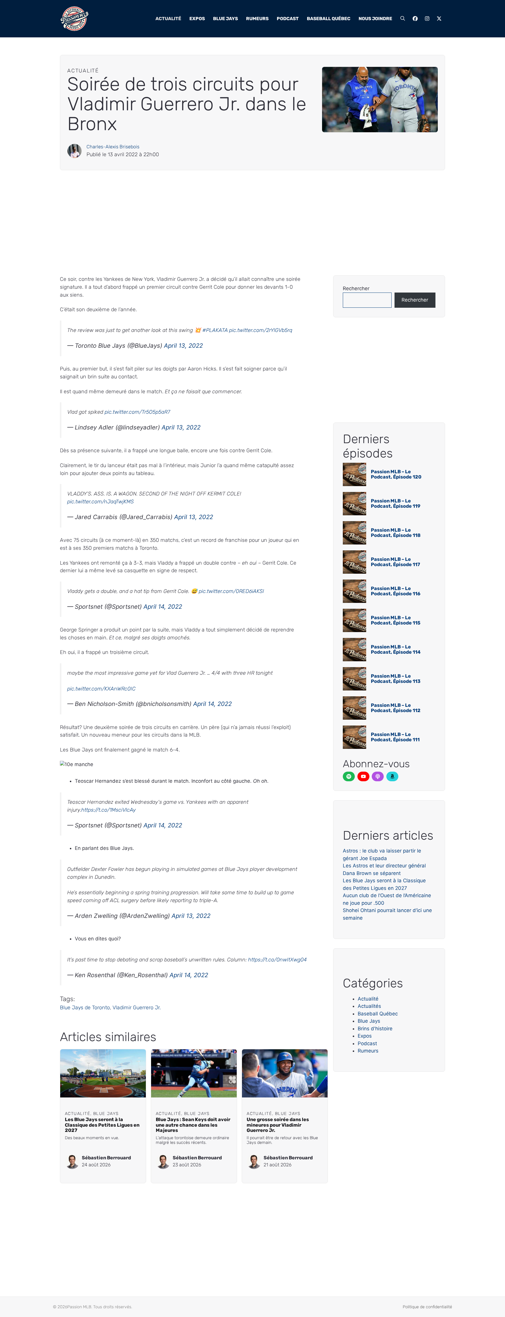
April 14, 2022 (162, 606)
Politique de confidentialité (427, 1306)
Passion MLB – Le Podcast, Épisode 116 (396, 591)
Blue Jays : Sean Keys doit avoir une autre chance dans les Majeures (193, 1125)
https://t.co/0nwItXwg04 (277, 959)
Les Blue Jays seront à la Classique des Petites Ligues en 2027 (102, 1125)
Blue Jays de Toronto (85, 1007)
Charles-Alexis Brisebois (113, 146)
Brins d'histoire (375, 1028)
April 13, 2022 (183, 345)
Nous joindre (375, 18)
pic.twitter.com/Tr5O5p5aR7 (137, 412)
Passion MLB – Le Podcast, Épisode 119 (395, 503)
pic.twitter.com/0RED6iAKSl (231, 591)
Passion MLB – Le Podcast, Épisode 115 (396, 620)
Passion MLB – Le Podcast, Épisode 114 (396, 649)
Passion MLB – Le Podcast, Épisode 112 (396, 707)
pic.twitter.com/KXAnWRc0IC (101, 689)
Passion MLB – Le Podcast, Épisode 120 (396, 474)
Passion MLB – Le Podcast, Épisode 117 (395, 561)
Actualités (369, 1006)
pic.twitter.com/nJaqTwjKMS (100, 501)
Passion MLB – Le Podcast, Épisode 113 (396, 678)
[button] (402, 18)
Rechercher (356, 288)
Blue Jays (225, 18)
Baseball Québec (328, 18)
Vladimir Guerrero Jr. (137, 1007)
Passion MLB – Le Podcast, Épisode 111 (395, 737)
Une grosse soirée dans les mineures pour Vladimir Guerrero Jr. (278, 1125)
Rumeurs (257, 18)
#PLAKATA (215, 330)
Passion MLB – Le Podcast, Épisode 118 (396, 532)
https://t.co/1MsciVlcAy (108, 810)
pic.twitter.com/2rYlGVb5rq (260, 330)
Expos (197, 18)
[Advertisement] (235, 223)
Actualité (168, 18)
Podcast (288, 18)
